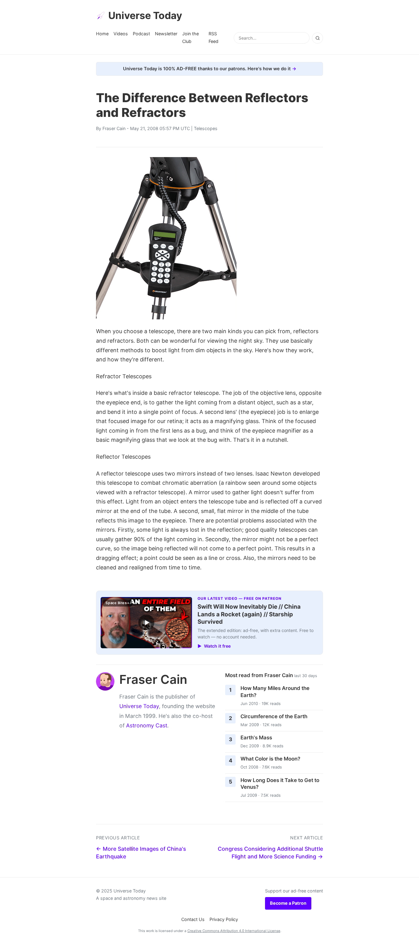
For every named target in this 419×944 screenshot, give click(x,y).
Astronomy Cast (146, 725)
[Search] (317, 38)
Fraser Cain (113, 128)
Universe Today (145, 15)
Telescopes (205, 128)
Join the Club (190, 37)
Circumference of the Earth (273, 716)
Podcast (141, 33)
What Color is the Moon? (270, 759)
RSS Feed (213, 37)
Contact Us (193, 919)
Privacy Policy (224, 919)
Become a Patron (288, 903)
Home (102, 33)
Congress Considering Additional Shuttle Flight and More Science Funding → (270, 853)
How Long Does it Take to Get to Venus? (279, 783)
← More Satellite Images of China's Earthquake (141, 853)
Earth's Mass (256, 737)
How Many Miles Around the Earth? (274, 691)
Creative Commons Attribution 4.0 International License (233, 931)
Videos (120, 33)
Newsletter (166, 33)
